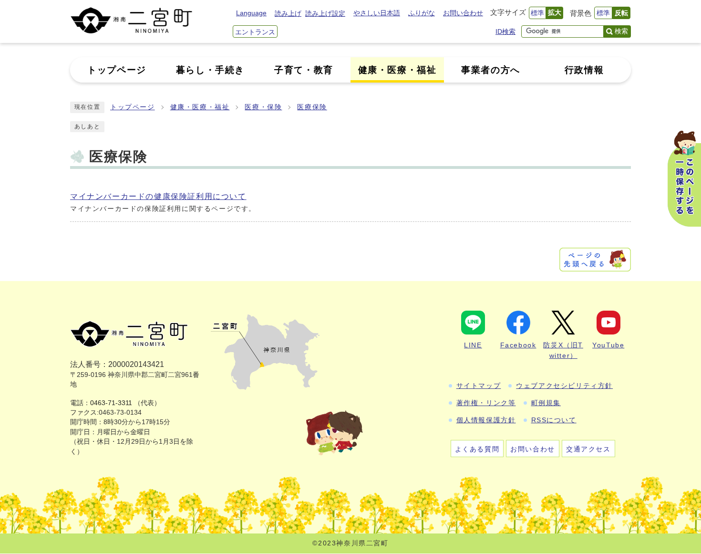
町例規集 (546, 403)
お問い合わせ (463, 13)
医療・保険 (263, 107)
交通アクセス (588, 449)
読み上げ (288, 13)
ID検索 (505, 31)
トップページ (132, 107)
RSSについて (554, 420)
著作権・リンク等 (486, 403)
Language (251, 13)
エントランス (255, 32)
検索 (621, 31)
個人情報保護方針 (486, 420)
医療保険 (312, 107)
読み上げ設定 (325, 13)
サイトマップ (478, 385)
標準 (537, 13)
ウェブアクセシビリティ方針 (564, 385)
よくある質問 (477, 449)
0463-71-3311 (111, 403)
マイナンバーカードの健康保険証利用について (158, 196)
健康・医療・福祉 (200, 107)
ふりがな (421, 13)
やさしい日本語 (376, 13)
